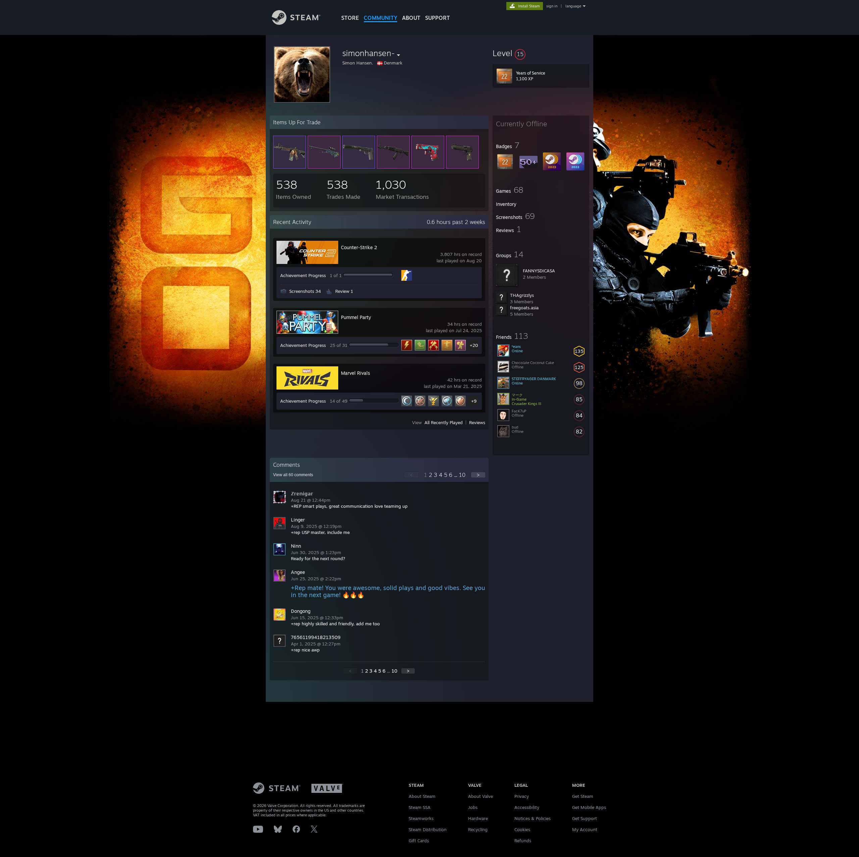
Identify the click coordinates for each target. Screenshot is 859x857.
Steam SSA (420, 807)
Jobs (472, 807)
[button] (541, 53)
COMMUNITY (380, 17)
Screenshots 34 (305, 291)
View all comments (293, 474)
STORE (350, 17)
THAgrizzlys (522, 295)
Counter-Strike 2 (359, 247)
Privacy (521, 796)
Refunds (522, 840)
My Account (584, 829)
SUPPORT (437, 17)
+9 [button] (473, 401)
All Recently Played (443, 422)
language (573, 6)
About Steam (422, 796)
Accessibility (526, 807)
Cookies (522, 829)
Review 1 (344, 291)
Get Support (584, 818)
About (411, 17)
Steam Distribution (428, 829)
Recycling (478, 829)
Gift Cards (419, 840)
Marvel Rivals (355, 373)
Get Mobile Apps (589, 807)
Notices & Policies (532, 818)
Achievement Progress (303, 275)
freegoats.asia (524, 307)
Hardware (478, 818)
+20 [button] (474, 345)
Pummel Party (356, 317)
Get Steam (582, 796)
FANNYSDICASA (539, 270)
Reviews (477, 422)
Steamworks (421, 818)
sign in (551, 6)
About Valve (480, 796)
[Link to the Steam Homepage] (296, 23)
